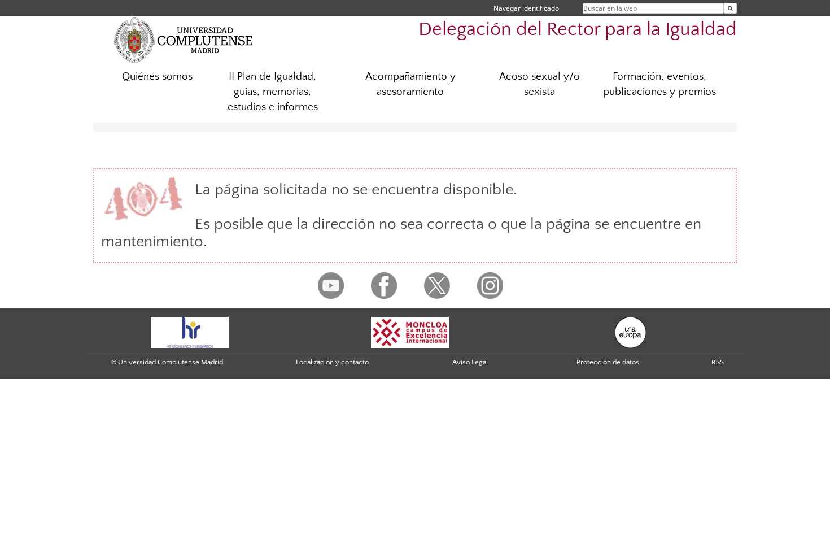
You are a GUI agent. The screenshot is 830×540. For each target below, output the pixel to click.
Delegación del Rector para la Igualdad (577, 29)
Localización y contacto (332, 362)
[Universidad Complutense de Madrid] (183, 39)
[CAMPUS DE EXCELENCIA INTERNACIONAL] (410, 331)
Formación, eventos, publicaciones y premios (659, 84)
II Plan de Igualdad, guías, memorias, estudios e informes (273, 92)
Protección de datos (607, 362)
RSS (717, 362)
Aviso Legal (470, 362)
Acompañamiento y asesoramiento (410, 84)
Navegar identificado (526, 8)
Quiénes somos (157, 76)
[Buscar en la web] (730, 8)
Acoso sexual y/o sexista (539, 84)
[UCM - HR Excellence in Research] (190, 331)
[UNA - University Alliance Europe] (630, 331)
